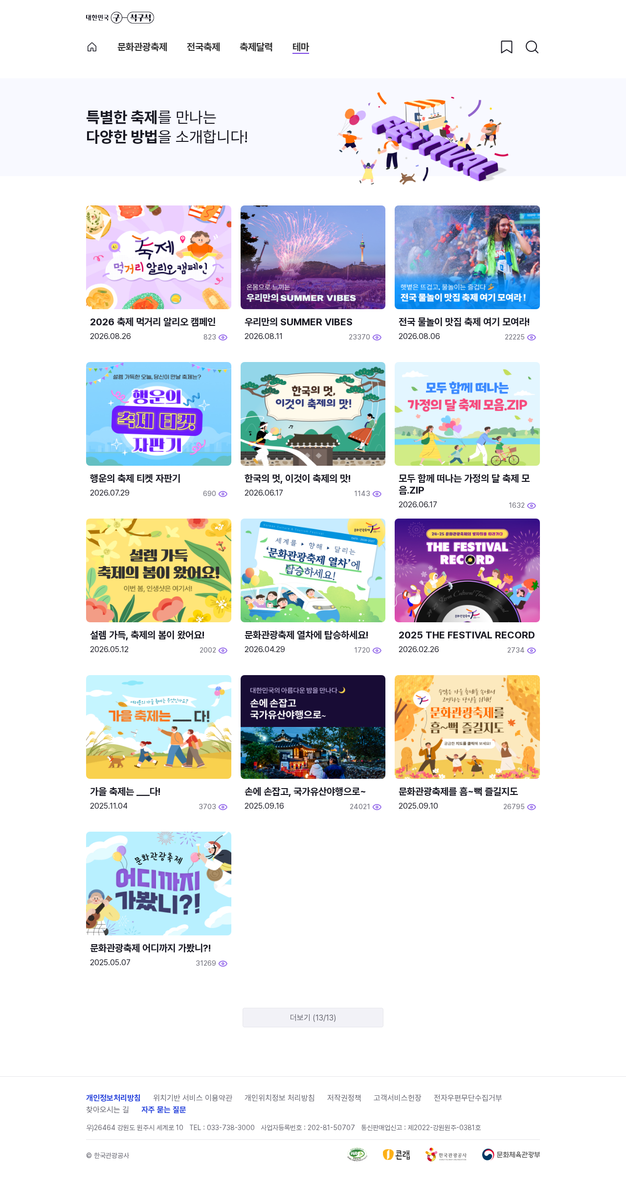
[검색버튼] (532, 47)
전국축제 (203, 47)
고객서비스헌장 (398, 1098)
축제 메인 (92, 47)
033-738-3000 (231, 1128)
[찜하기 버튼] (506, 47)
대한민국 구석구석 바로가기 (120, 17)
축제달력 (256, 47)
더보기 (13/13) (313, 1017)
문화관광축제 (142, 47)
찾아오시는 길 (107, 1109)
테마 (300, 47)
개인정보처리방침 (113, 1098)
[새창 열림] (357, 1158)
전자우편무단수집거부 (468, 1098)
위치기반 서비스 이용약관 (192, 1098)
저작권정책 (344, 1098)
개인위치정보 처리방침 (280, 1098)
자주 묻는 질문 (163, 1109)
